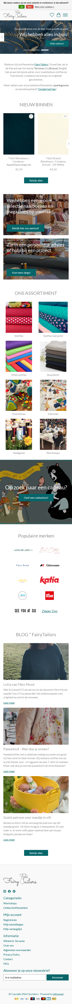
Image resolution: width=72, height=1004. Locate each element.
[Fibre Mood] (22, 565)
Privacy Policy (11, 954)
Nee (30, 7)
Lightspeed (58, 994)
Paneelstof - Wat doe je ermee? (26, 749)
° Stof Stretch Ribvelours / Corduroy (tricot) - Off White (53, 161)
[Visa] (22, 999)
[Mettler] (22, 595)
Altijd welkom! (57, 43)
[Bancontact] (27, 999)
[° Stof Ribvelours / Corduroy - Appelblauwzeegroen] (18, 134)
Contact (8, 959)
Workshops (53, 452)
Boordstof (53, 374)
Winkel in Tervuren (14, 940)
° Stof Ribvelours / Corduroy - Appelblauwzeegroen (19, 161)
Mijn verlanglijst (12, 929)
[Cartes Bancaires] (49, 999)
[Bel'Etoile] (49, 550)
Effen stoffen (18, 374)
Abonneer (57, 977)
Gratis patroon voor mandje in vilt (27, 817)
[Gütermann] (49, 565)
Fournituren (18, 413)
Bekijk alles (36, 180)
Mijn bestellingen (13, 924)
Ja (21, 7)
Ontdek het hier (47, 89)
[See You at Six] (25, 611)
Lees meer (9, 702)
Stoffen (19, 335)
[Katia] (49, 580)
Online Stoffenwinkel (15, 907)
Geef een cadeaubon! (36, 497)
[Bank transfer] (38, 999)
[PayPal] (54, 999)
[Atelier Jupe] (22, 550)
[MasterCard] (43, 999)
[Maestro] (32, 999)
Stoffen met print (53, 335)
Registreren (10, 919)
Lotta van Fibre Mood (18, 684)
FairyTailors (41, 64)
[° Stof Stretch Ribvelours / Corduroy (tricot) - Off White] (53, 134)
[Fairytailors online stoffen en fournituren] (15, 14)
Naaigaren (19, 452)
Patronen (53, 413)
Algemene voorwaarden (17, 950)
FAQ (6, 963)
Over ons (8, 945)
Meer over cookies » (44, 7)
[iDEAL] (16, 999)
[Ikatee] (22, 580)
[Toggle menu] (65, 15)
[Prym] (49, 595)
